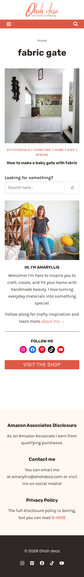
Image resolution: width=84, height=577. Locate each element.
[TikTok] (52, 563)
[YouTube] (61, 563)
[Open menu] (9, 24)
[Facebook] (42, 563)
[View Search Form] (75, 24)
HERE (60, 517)
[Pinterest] (32, 563)
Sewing (42, 155)
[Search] (72, 187)
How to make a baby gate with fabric (42, 162)
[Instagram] (22, 563)
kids (71, 150)
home (59, 150)
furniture (42, 150)
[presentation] (42, 105)
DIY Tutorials (18, 150)
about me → (53, 321)
